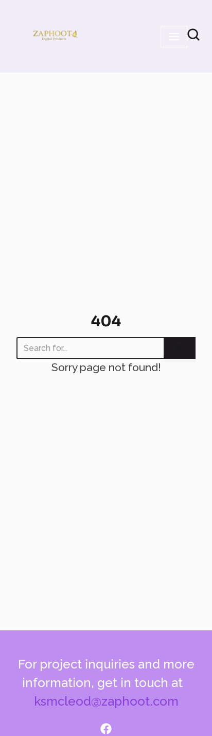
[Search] (180, 348)
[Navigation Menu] (174, 36)
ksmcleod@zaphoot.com (106, 701)
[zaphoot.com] (54, 36)
